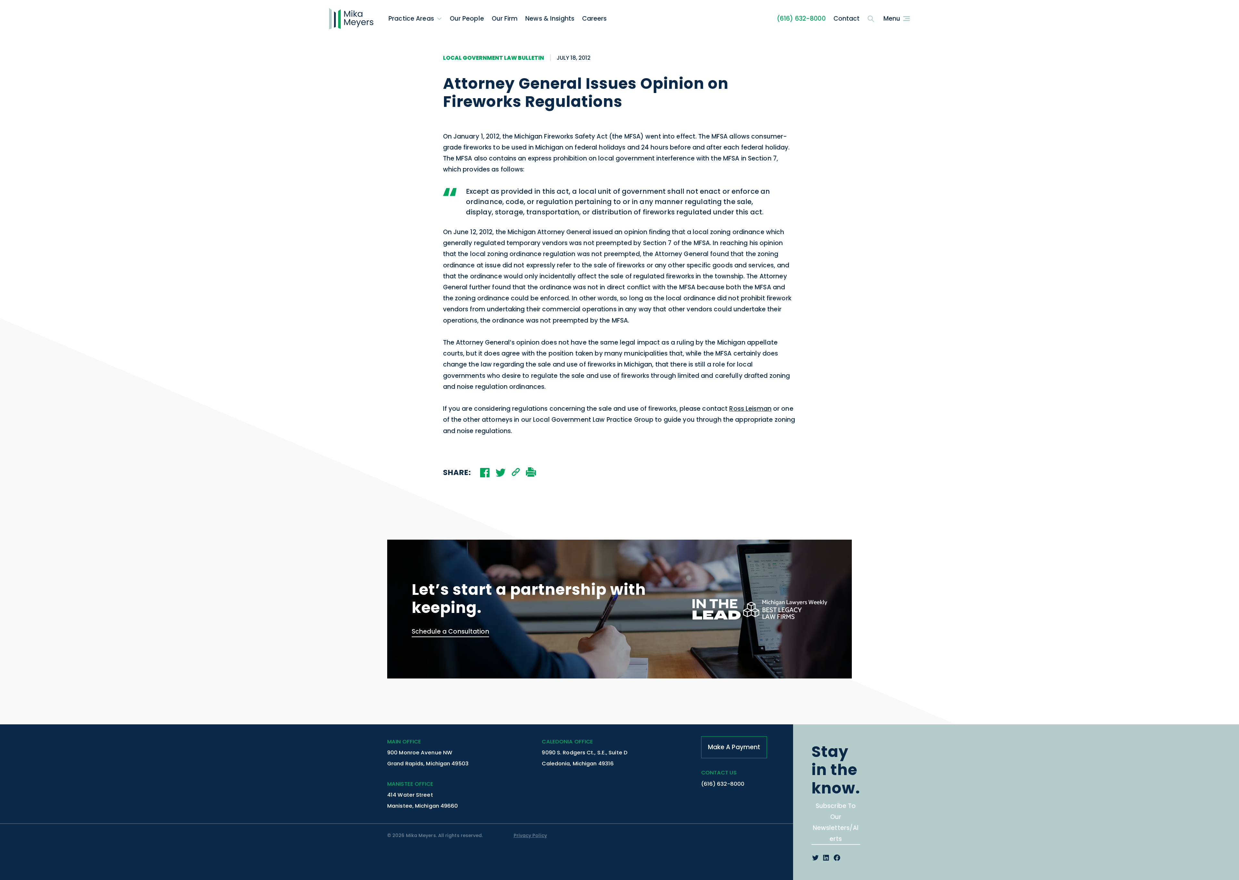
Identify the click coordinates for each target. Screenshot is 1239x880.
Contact (846, 18)
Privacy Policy (530, 835)
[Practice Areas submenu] (439, 18)
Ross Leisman (750, 408)
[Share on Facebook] (484, 472)
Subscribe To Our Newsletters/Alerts (836, 823)
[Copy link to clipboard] (516, 473)
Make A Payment (734, 747)
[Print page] (531, 472)
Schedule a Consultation (450, 631)
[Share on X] (501, 473)
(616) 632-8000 (801, 18)
